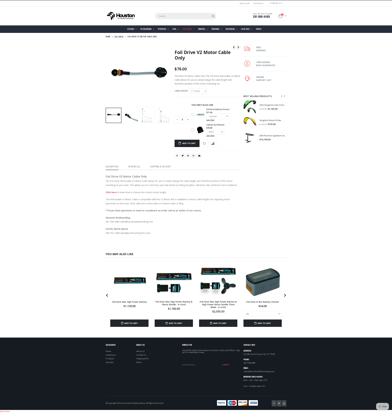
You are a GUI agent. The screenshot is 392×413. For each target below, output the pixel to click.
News (138, 362)
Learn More (210, 120)
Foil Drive (119, 36)
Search (213, 16)
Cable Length (181, 90)
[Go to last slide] (107, 295)
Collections (111, 354)
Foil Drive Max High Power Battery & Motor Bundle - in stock (173, 303)
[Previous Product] (234, 47)
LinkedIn (188, 155)
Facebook (177, 155)
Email (199, 155)
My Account (245, 3)
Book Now (4, 411)
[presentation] (109, 115)
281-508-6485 (261, 17)
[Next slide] (285, 295)
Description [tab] (112, 166)
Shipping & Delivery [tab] (160, 166)
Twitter (182, 155)
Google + (193, 155)
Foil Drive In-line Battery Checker (262, 302)
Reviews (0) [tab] (134, 166)
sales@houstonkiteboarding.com (258, 371)
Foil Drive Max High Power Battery (129, 302)
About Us (140, 351)
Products (110, 358)
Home (108, 36)
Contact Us (141, 354)
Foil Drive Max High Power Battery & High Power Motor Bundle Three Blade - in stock (218, 304)
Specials (109, 362)
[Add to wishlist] (204, 143)
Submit (225, 364)
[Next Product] (238, 47)
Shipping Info (142, 358)
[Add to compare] (212, 143)
